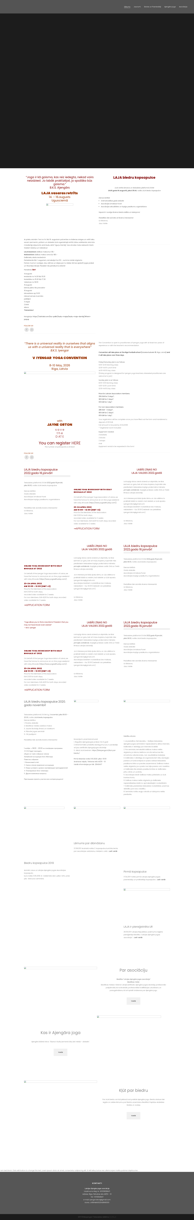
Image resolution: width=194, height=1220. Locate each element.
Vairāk (133, 1001)
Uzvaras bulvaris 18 (149, 352)
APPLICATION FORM (87, 528)
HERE (76, 443)
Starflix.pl (112, 1217)
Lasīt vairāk (113, 851)
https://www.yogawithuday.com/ (103, 503)
